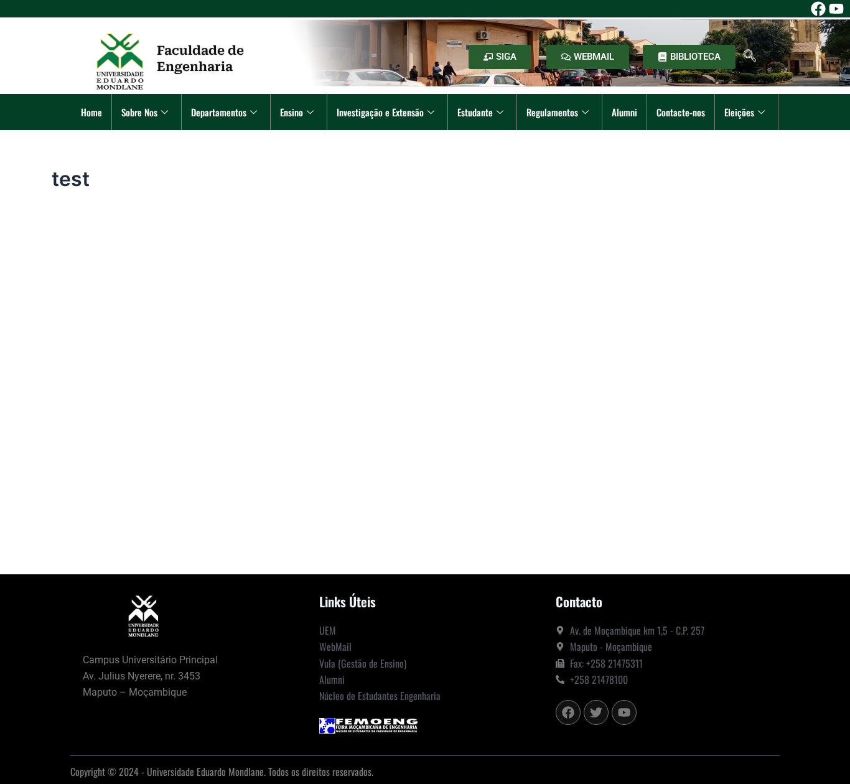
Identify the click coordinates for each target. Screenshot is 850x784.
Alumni (624, 112)
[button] (749, 56)
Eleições (739, 112)
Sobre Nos (139, 112)
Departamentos (218, 112)
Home (91, 112)
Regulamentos (552, 112)
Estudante (475, 112)
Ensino (291, 112)
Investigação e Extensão (380, 112)
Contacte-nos (680, 112)
